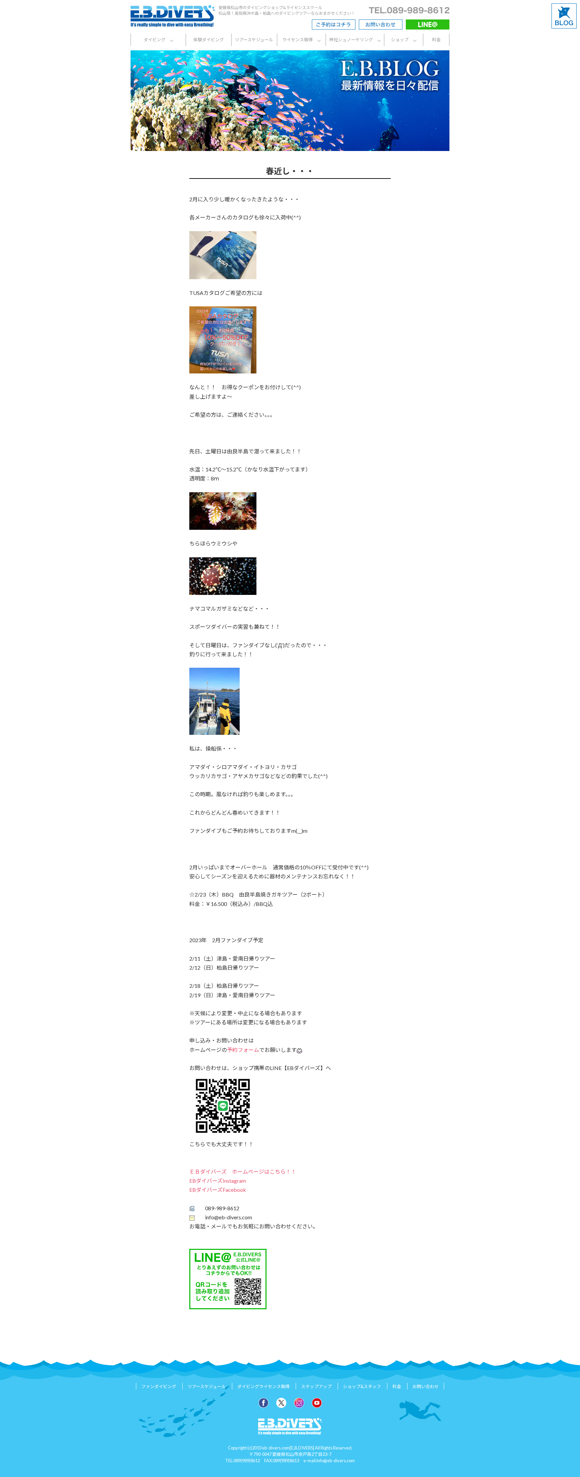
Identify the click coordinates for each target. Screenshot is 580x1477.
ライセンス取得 (297, 39)
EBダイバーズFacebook (217, 1189)
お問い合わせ (426, 1386)
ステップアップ (316, 1386)
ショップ (399, 39)
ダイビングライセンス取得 (263, 1386)
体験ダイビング (208, 39)
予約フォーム (243, 1050)
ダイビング (154, 39)
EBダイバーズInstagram (217, 1180)
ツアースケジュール (254, 39)
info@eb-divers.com (336, 1460)
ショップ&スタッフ (362, 1386)
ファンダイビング (158, 1386)
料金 (436, 39)
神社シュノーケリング (351, 39)
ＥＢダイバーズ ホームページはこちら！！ (242, 1171)
